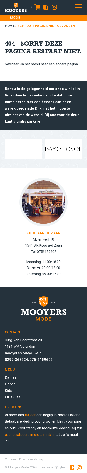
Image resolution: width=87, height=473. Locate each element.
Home (9, 26)
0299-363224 (16, 359)
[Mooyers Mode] (16, 7)
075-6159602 (41, 359)
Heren (10, 384)
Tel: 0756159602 (43, 252)
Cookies (10, 459)
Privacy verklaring (31, 459)
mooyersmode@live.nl (24, 353)
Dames (11, 377)
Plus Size (13, 397)
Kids (8, 390)
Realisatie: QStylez (52, 467)
